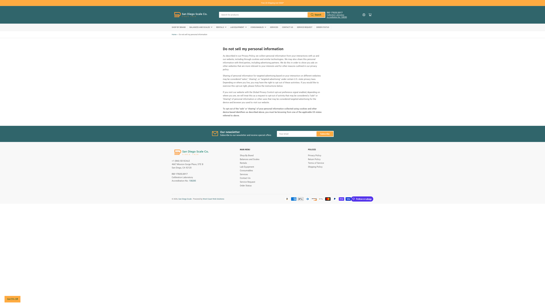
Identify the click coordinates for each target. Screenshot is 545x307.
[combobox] (272, 15)
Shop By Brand (179, 27)
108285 (192, 181)
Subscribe (325, 134)
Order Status (322, 27)
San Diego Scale (185, 199)
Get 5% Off (12, 299)
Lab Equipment (237, 27)
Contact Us (287, 27)
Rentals (220, 27)
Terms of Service (316, 163)
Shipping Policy (315, 167)
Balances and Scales (199, 27)
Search (318, 15)
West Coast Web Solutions (213, 199)
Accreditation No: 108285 (337, 17)
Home (174, 34)
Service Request (304, 27)
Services (274, 27)
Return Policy (314, 159)
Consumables (257, 27)
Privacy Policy (314, 155)
